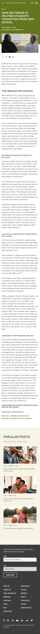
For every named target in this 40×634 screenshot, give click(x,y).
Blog (3, 9)
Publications (25, 586)
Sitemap (23, 604)
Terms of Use (25, 600)
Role (5, 565)
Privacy (23, 597)
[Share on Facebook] (6, 57)
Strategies (7, 600)
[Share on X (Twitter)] (13, 57)
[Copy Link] (3, 57)
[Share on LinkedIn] (9, 57)
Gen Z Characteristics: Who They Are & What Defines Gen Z (19, 470)
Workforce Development (20, 415)
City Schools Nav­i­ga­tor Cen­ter (24, 95)
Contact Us (7, 589)
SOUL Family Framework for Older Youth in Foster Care (18, 499)
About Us (6, 586)
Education (5, 415)
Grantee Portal (26, 607)
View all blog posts (10, 442)
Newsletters (7, 611)
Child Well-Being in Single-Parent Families (18, 528)
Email (5, 556)
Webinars (24, 593)
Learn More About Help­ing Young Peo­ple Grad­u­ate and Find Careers (20, 406)
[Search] (32, 3)
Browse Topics (22, 442)
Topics (5, 604)
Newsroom (7, 597)
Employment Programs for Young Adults (17, 418)
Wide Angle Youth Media (13, 342)
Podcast (23, 589)
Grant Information (9, 593)
